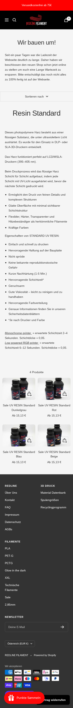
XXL (7, 577)
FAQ (8, 507)
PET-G (9, 555)
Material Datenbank (53, 492)
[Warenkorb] (66, 20)
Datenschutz (13, 522)
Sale (8, 597)
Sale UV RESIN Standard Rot (54, 407)
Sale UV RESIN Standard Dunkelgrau (19, 407)
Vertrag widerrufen (53, 699)
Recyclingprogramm (53, 507)
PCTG (9, 563)
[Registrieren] (62, 627)
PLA (7, 548)
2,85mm (10, 604)
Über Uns (11, 492)
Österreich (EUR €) (18, 643)
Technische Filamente (12, 587)
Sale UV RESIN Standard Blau (19, 454)
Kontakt (10, 500)
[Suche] (14, 20)
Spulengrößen (50, 500)
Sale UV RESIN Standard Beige (54, 454)
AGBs (8, 529)
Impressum (12, 514)
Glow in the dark (15, 570)
